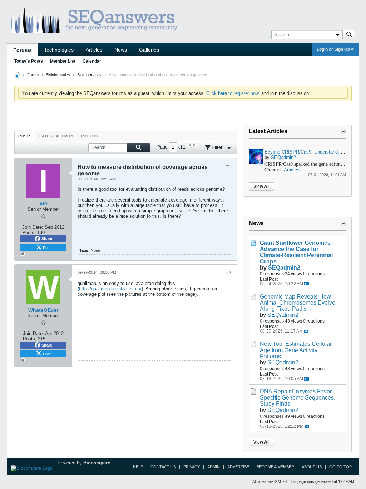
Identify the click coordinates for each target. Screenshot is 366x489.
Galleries (149, 50)
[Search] (348, 34)
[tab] (24, 136)
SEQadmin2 (283, 157)
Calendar (92, 61)
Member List (62, 61)
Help (138, 467)
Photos (89, 136)
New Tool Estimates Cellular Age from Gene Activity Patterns (296, 350)
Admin (213, 467)
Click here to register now (232, 93)
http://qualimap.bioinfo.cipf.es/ (110, 288)
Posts (24, 136)
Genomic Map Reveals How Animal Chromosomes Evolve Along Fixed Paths (297, 303)
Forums (22, 50)
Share (46, 239)
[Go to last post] (306, 283)
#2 (228, 272)
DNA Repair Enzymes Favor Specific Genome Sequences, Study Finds (297, 397)
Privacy (191, 467)
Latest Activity (56, 136)
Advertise (238, 467)
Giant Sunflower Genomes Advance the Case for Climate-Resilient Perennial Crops (296, 252)
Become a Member (275, 467)
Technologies (59, 50)
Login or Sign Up (333, 49)
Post (47, 247)
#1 (228, 166)
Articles (94, 50)
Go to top (340, 467)
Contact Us (163, 467)
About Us (312, 467)
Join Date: (32, 227)
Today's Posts (28, 61)
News (120, 50)
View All (261, 186)
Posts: (29, 232)
